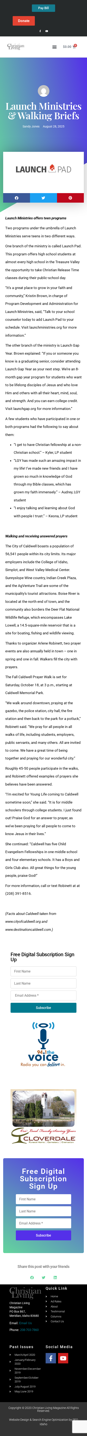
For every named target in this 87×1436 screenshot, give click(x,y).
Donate (24, 20)
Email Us (25, 1323)
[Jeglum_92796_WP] (43, 1116)
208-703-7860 (29, 1330)
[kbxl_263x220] (43, 1044)
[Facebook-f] (40, 31)
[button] (54, 46)
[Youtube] (47, 31)
